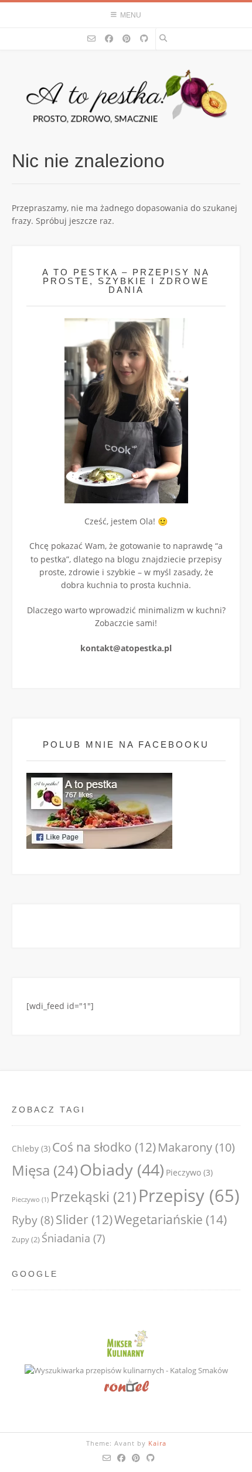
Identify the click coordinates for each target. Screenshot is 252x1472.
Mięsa (45, 1170)
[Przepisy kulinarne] (126, 1358)
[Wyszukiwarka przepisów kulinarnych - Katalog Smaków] (126, 1370)
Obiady (122, 1169)
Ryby (33, 1219)
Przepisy (189, 1195)
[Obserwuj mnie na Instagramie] (144, 38)
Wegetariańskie (170, 1219)
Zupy (26, 1239)
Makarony (196, 1147)
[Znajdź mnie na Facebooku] (109, 38)
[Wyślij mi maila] (91, 38)
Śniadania (73, 1238)
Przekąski (93, 1196)
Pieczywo (189, 1172)
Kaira (157, 1443)
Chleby (31, 1148)
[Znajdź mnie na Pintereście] (126, 38)
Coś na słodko (104, 1147)
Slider (84, 1219)
